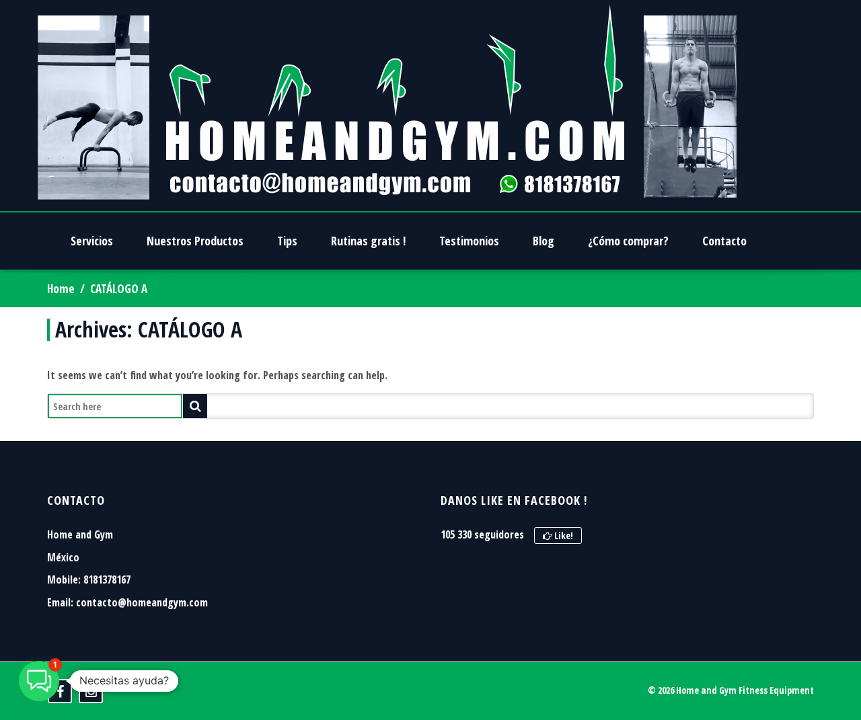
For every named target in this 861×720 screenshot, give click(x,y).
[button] (39, 681)
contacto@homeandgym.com (142, 602)
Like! (562, 535)
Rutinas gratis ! (368, 241)
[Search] (195, 406)
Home (61, 288)
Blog (543, 241)
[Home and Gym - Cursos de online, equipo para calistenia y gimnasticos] (387, 105)
